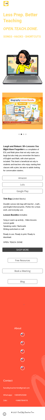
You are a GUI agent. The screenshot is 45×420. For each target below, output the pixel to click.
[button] (5, 415)
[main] (22, 21)
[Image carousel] (22, 114)
